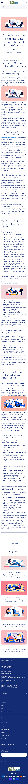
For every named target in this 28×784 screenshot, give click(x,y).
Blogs (2, 705)
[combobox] (14, 7)
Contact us (3, 702)
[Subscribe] (25, 755)
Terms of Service (5, 735)
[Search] (2, 7)
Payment (3, 732)
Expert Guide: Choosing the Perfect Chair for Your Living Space (14, 576)
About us (3, 699)
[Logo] (14, 2)
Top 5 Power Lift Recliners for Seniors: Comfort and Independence (14, 650)
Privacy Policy (4, 723)
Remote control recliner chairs (10, 137)
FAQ (2, 708)
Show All (14, 656)
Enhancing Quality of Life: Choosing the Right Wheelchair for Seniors (14, 625)
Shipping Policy (4, 726)
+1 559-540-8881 (7, 667)
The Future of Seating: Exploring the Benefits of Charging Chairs (14, 601)
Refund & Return (5, 729)
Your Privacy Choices (6, 711)
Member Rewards (5, 738)
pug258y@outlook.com (8, 666)
